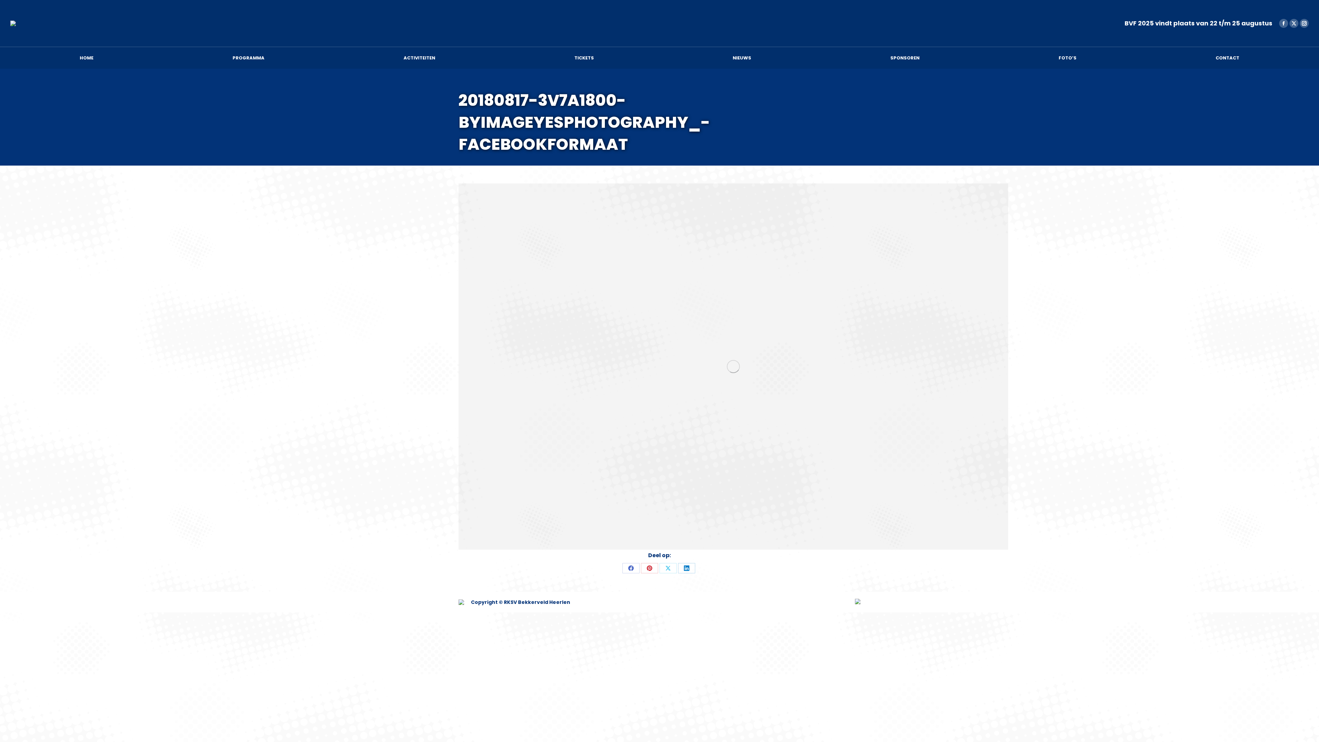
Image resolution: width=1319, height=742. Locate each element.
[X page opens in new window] (1293, 23)
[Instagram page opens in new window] (1304, 23)
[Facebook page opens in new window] (1283, 23)
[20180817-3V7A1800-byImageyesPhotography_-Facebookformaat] (733, 366)
